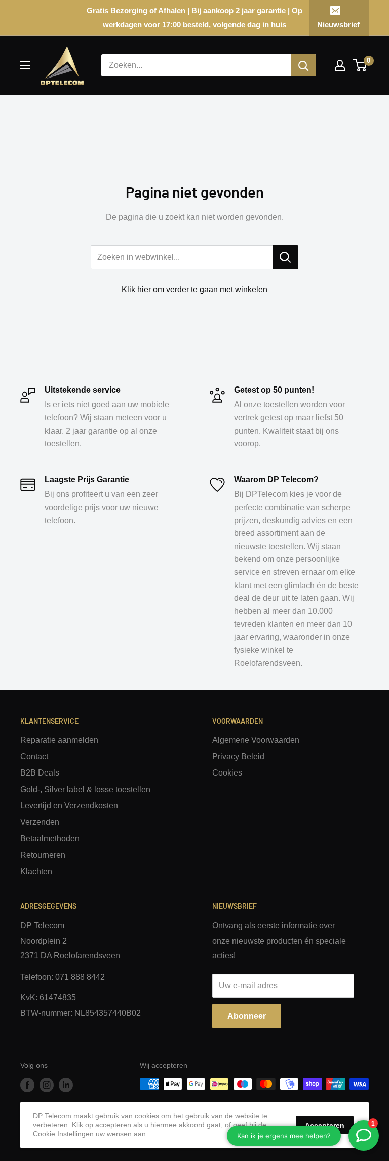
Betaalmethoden (50, 838)
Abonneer (246, 1016)
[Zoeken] (303, 65)
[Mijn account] (340, 65)
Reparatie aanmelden (59, 740)
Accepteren (324, 1125)
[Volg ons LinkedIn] (66, 1085)
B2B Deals (39, 772)
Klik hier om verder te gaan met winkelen (194, 289)
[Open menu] (25, 65)
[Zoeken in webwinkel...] (285, 257)
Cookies (227, 772)
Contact (34, 756)
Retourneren (42, 854)
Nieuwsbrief (338, 24)
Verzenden (39, 822)
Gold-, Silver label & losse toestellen (85, 789)
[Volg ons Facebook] (27, 1085)
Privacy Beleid (238, 756)
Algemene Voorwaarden (255, 740)
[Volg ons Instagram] (47, 1085)
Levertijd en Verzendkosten (69, 805)
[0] (360, 65)
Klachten (36, 871)
